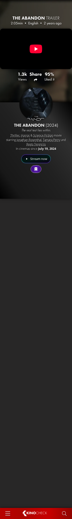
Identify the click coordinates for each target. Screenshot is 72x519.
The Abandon (36, 18)
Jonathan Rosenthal (29, 140)
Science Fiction (43, 135)
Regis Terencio (36, 144)
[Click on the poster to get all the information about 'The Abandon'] (36, 104)
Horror (25, 135)
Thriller (15, 135)
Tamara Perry (51, 140)
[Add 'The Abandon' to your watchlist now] (36, 169)
